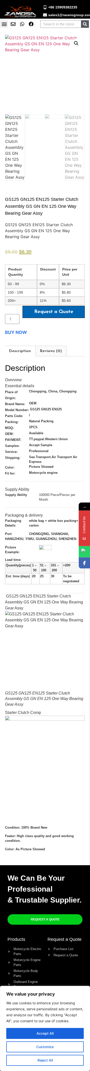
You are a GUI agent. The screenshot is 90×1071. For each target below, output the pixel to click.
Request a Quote (53, 312)
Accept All (45, 1033)
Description (20, 351)
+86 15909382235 (62, 7)
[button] (4, 24)
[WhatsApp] (84, 551)
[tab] (20, 351)
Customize (45, 1047)
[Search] (85, 24)
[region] (45, 1028)
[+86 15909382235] (45, 7)
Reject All (45, 1060)
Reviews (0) (51, 351)
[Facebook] (84, 563)
